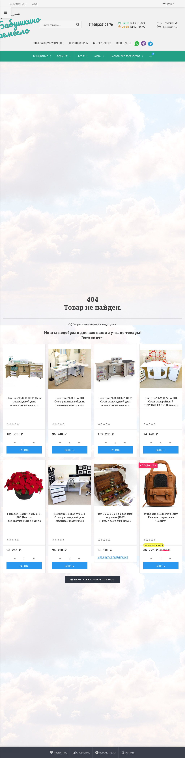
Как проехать (79, 42)
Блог (35, 3)
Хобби (97, 56)
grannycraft (18, 3)
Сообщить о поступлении (113, 556)
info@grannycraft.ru (49, 42)
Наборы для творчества (125, 56)
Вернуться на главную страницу (94, 579)
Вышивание (40, 56)
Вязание (62, 56)
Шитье (81, 56)
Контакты (124, 42)
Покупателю (103, 42)
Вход (169, 3)
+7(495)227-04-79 (100, 24)
